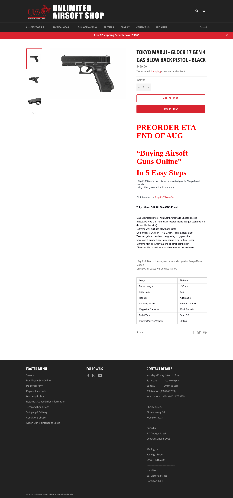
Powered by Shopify (64, 494)
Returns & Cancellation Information (45, 402)
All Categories (35, 27)
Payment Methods (36, 391)
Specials (109, 27)
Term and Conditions (37, 407)
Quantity (140, 80)
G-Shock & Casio (87, 27)
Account (203, 27)
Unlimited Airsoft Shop (44, 494)
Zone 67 (125, 27)
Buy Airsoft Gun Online (38, 380)
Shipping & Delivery (36, 412)
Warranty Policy (35, 396)
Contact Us (142, 27)
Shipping (156, 71)
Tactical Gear (61, 27)
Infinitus (161, 27)
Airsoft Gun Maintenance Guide (43, 423)
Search (30, 375)
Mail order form (34, 386)
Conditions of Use (35, 418)
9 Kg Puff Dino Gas (164, 197)
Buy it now (171, 109)
